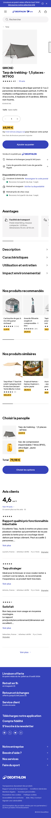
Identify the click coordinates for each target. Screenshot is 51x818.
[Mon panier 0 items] (46, 12)
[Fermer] (47, 4)
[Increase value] (17, 119)
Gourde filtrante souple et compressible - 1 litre (31, 322)
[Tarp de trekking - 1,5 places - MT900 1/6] (19, 47)
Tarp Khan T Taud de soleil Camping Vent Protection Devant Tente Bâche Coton (12, 385)
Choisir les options (25, 470)
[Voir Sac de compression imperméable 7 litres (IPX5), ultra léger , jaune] (9, 447)
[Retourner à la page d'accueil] (22, 11)
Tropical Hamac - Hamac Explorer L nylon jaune (31, 383)
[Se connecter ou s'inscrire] (40, 12)
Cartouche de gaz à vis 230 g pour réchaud (12, 320)
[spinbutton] (11, 118)
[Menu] (5, 12)
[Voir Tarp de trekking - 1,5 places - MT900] (9, 432)
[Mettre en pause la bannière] (43, 4)
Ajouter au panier (25, 144)
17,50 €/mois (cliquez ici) (15, 132)
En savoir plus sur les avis (12, 509)
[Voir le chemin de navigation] (3, 27)
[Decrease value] (5, 119)
